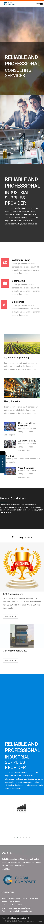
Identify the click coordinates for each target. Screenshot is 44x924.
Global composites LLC (20, 918)
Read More (9, 616)
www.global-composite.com (21, 911)
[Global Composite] (17, 3)
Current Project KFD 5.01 (15, 650)
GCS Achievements (13, 594)
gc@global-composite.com (20, 908)
